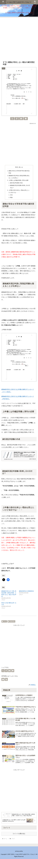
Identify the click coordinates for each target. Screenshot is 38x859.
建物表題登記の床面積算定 (26, 591)
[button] (34, 586)
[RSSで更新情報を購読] (6, 679)
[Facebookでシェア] (17, 118)
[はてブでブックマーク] (21, 118)
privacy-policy (19, 851)
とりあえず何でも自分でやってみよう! (19, 2)
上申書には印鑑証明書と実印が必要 (18, 180)
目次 (16, 167)
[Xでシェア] (12, 118)
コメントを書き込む (19, 833)
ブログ (5, 621)
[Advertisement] (19, 39)
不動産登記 (12, 621)
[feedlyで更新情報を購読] (2, 679)
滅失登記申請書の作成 (16, 183)
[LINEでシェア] (26, 118)
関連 (11, 197)
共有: (11, 195)
